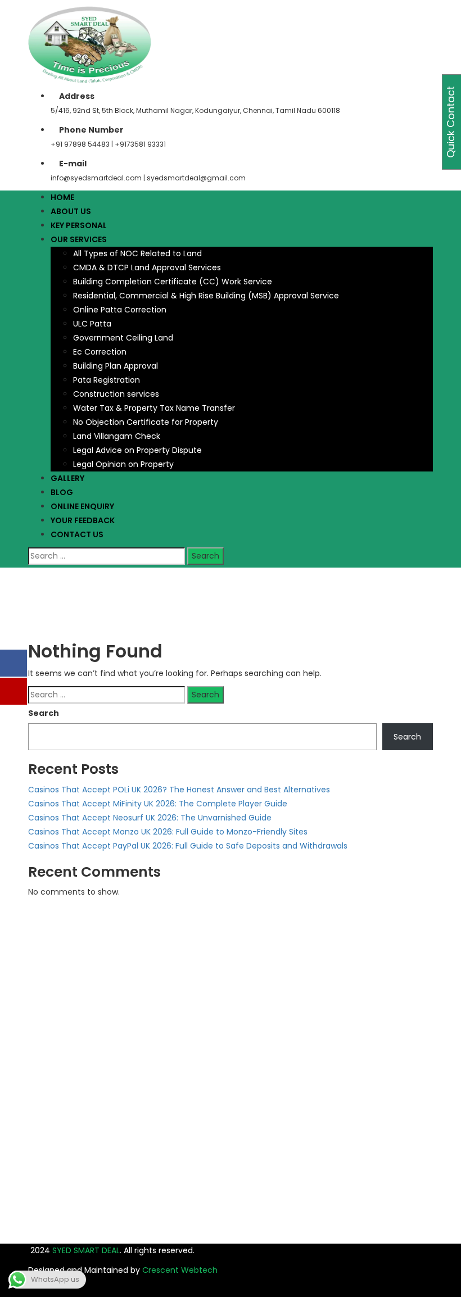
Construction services (116, 394)
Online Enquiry (287, 1048)
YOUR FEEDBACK (83, 520)
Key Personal (284, 992)
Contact (277, 1062)
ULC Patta (92, 323)
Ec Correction (99, 351)
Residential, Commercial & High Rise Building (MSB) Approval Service (206, 295)
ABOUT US (71, 211)
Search (43, 713)
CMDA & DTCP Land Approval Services (147, 267)
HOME (62, 197)
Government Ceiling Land (123, 337)
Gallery (274, 1020)
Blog (269, 1034)
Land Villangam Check (116, 436)
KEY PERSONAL (79, 225)
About (272, 978)
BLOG (62, 492)
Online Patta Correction (119, 309)
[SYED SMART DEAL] (90, 43)
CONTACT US (77, 534)
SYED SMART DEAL (85, 1250)
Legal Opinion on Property (123, 464)
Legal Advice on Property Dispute (137, 450)
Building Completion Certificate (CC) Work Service (172, 281)
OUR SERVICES (79, 239)
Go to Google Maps (71, 1026)
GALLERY (67, 478)
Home (40, 586)
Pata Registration (106, 380)
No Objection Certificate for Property (145, 422)
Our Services (284, 1006)
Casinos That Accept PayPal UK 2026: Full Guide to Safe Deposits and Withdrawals (187, 845)
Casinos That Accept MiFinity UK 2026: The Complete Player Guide (157, 803)
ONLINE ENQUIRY (82, 506)
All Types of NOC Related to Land (137, 253)
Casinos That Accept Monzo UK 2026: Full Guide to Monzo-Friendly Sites (168, 831)
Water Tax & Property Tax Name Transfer (154, 408)
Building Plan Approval (115, 365)
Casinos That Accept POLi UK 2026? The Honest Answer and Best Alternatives (179, 789)
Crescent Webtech (180, 1270)
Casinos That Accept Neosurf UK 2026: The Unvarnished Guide (150, 817)
